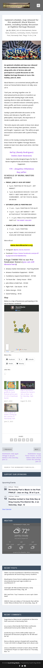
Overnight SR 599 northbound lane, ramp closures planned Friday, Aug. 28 (18, 588)
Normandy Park (16, 35)
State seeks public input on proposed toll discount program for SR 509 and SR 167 (20, 634)
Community (21, 33)
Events (28, 33)
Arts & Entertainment (24, 30)
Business (13, 33)
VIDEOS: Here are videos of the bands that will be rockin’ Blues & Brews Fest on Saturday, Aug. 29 (21, 602)
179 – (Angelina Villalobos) (21, 169)
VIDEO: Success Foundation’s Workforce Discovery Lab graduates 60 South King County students (21, 573)
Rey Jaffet (21, 172)
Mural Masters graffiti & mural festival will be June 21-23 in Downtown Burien (11, 394)
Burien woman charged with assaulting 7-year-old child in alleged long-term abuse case (21, 642)
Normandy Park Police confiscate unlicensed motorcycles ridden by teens (20, 627)
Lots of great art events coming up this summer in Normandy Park (10, 415)
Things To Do (27, 35)
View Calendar (6, 509)
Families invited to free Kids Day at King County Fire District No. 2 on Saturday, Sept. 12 (24, 502)
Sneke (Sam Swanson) (21, 155)
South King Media (14, 663)
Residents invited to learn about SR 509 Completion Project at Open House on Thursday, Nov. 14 (21, 649)
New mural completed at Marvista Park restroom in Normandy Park (21, 620)
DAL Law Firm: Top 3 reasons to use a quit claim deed (21, 595)
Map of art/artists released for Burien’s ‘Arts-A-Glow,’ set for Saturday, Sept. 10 (27, 394)
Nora (6, 641)
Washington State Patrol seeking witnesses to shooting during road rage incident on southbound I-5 (20, 581)
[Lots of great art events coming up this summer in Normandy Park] (11, 408)
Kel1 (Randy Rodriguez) (21, 152)
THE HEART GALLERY (24, 220)
